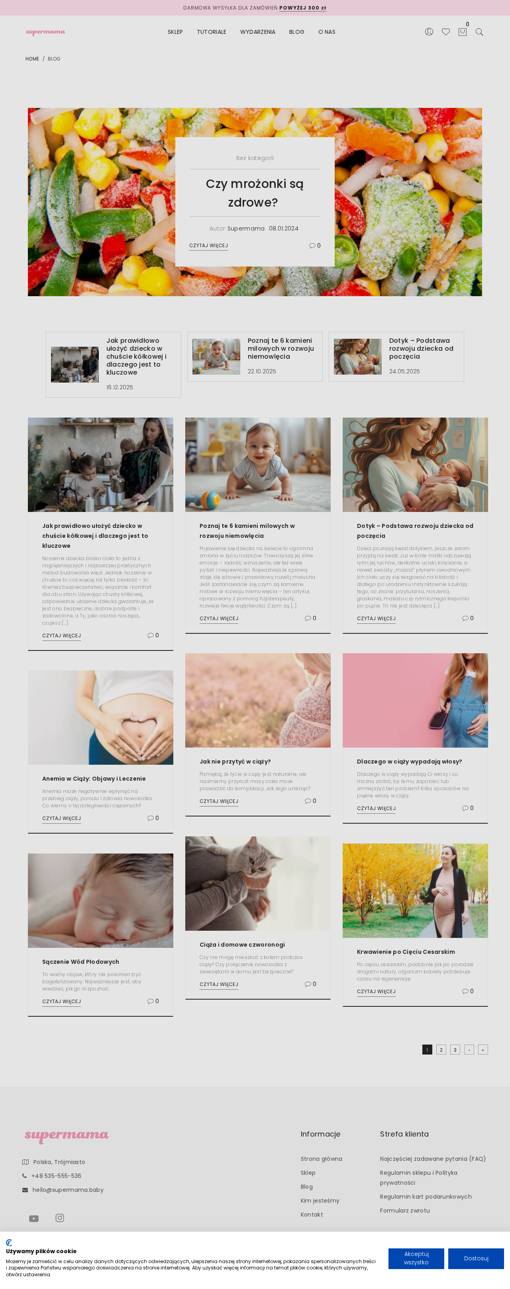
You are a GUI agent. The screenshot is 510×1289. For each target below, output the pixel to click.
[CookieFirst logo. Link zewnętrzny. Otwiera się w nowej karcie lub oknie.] (9, 1242)
